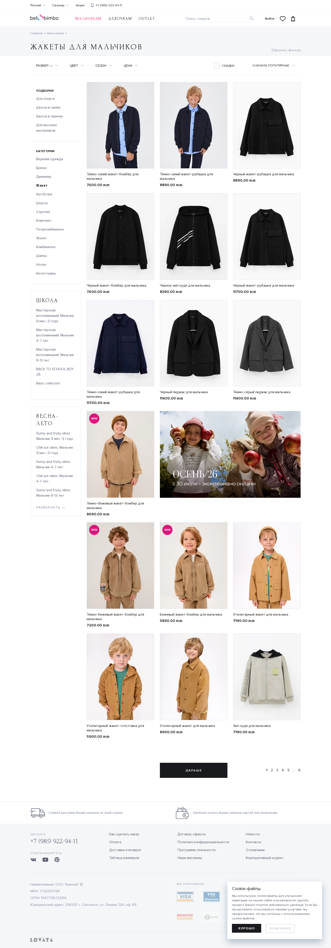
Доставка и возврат (125, 850)
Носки (41, 264)
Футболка (44, 194)
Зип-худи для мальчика (252, 726)
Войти (269, 19)
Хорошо (246, 928)
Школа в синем (48, 107)
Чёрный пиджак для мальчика (184, 392)
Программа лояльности (196, 850)
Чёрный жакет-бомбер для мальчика (116, 285)
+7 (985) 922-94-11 (109, 5)
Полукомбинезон (50, 229)
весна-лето (47, 420)
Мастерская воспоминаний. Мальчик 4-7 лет (55, 335)
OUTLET (146, 18)
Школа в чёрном (49, 116)
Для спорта (45, 98)
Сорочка (43, 212)
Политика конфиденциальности (203, 842)
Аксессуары (46, 273)
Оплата (115, 842)
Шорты (42, 203)
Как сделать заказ (124, 834)
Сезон (100, 65)
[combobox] (276, 65)
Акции (80, 5)
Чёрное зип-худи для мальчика (185, 285)
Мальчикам (88, 18)
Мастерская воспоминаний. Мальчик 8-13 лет (55, 355)
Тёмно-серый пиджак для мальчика (261, 392)
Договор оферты (191, 834)
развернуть (48, 507)
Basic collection (48, 383)
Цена (128, 65)
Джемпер (43, 176)
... (294, 770)
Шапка (41, 256)
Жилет (41, 238)
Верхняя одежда (49, 159)
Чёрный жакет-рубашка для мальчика (263, 174)
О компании (255, 850)
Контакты (253, 842)
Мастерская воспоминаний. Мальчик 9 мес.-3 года (55, 315)
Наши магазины (189, 858)
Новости (253, 834)
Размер (44, 65)
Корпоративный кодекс (264, 858)
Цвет (74, 65)
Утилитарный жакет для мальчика (260, 614)
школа (47, 300)
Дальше (194, 770)
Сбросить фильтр (286, 50)
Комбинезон (45, 247)
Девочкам (120, 18)
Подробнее (280, 928)
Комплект (44, 220)
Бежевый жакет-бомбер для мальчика (191, 614)
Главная (36, 33)
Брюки (41, 168)
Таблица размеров (124, 858)
